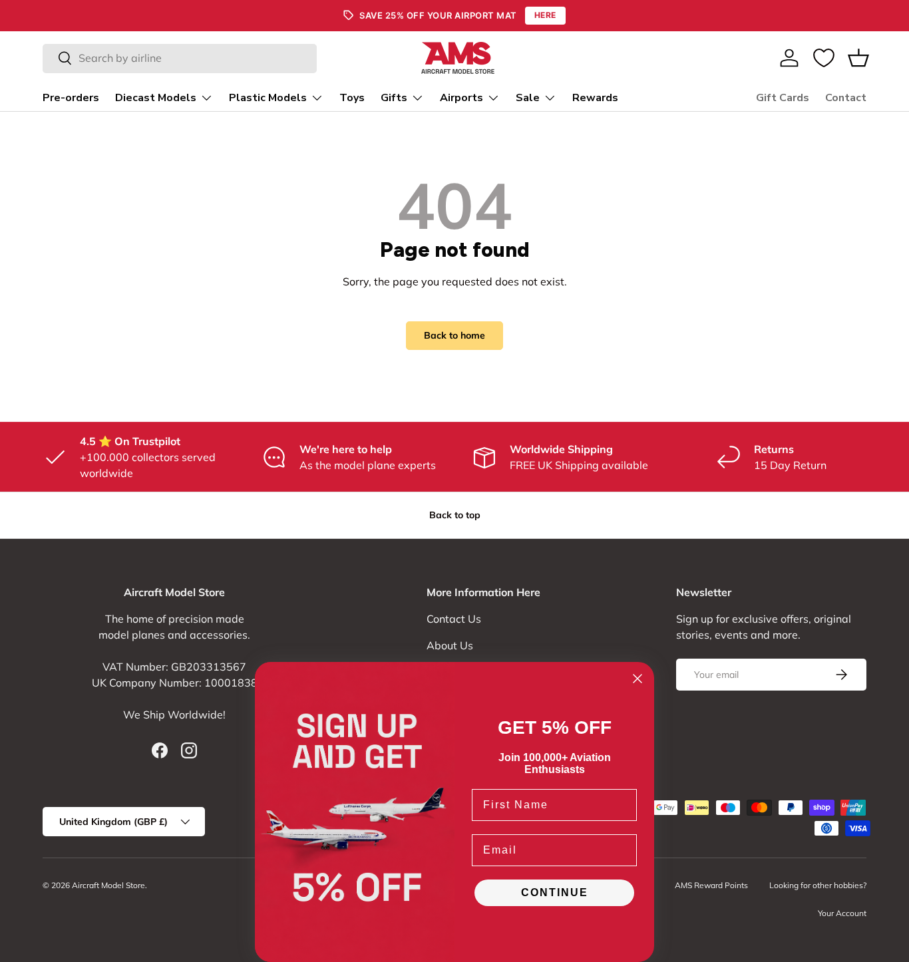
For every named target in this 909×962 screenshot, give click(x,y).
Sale (528, 97)
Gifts (394, 97)
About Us (450, 645)
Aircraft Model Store (108, 885)
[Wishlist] (824, 58)
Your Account (842, 913)
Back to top (454, 515)
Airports (461, 97)
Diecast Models (155, 97)
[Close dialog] (637, 679)
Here (545, 15)
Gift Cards (782, 97)
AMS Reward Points (711, 885)
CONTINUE (554, 892)
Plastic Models (268, 97)
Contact (845, 97)
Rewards (595, 97)
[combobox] (180, 58)
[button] (858, 58)
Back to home (454, 335)
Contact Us (454, 618)
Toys (352, 97)
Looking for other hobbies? (817, 885)
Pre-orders (71, 97)
